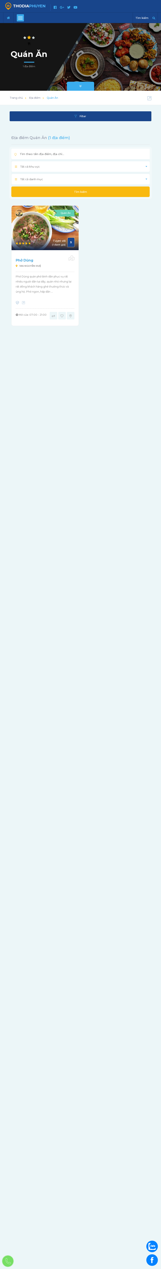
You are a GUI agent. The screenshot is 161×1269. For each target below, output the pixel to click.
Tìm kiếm (80, 191)
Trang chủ (16, 97)
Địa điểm (34, 97)
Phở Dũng (24, 260)
